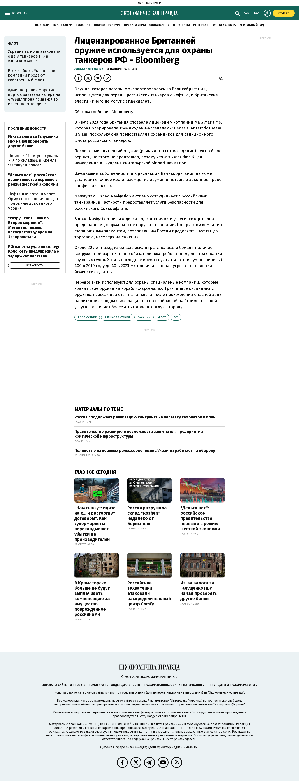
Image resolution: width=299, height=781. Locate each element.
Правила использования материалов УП (174, 685)
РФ (176, 317)
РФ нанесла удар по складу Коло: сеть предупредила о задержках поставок (33, 251)
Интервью (201, 25)
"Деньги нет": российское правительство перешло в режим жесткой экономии (200, 518)
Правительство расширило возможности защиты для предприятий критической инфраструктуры (138, 434)
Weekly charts (224, 25)
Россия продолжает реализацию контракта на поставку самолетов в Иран (144, 417)
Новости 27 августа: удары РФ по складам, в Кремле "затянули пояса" (33, 160)
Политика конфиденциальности (114, 685)
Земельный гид (251, 25)
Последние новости (27, 128)
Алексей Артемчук (89, 69)
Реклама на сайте (53, 685)
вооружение (87, 317)
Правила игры (135, 25)
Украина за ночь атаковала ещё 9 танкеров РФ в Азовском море (34, 56)
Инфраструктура (107, 25)
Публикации (62, 25)
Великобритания (117, 317)
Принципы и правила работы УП (234, 685)
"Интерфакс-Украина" (185, 700)
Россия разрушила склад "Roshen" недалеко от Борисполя (147, 515)
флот (162, 317)
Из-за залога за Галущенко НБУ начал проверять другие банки (198, 590)
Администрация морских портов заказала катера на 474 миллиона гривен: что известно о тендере (34, 97)
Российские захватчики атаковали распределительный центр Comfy (149, 593)
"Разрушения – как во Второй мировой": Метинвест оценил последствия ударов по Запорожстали (30, 227)
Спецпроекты (179, 25)
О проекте (77, 685)
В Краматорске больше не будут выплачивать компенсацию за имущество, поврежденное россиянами (92, 598)
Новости (42, 25)
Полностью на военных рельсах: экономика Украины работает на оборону (144, 450)
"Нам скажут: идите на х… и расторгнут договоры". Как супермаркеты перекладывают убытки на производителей (95, 523)
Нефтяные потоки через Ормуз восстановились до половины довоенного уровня (33, 201)
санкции (144, 317)
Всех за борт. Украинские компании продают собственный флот (32, 75)
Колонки (83, 25)
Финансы (156, 25)
